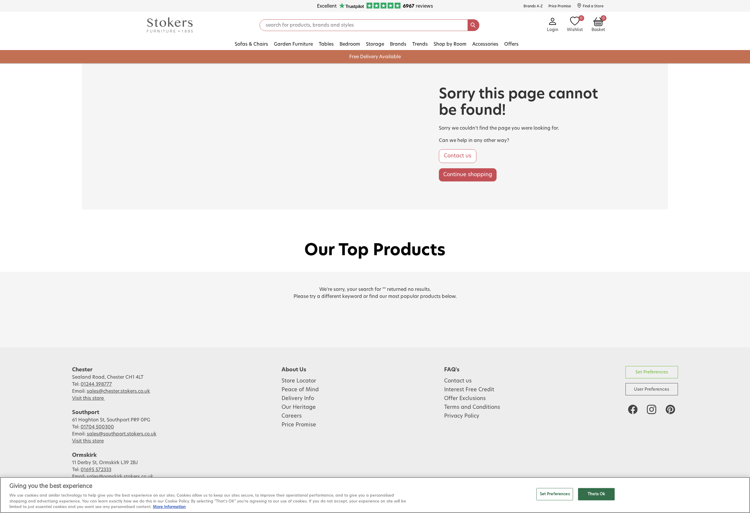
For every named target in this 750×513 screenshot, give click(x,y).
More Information (169, 507)
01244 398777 (96, 384)
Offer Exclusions (465, 398)
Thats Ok (596, 494)
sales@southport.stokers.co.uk (121, 434)
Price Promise (299, 425)
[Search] (473, 25)
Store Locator (299, 381)
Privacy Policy (461, 416)
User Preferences (651, 389)
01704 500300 (97, 427)
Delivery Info (298, 398)
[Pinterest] (670, 409)
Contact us (457, 156)
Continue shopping (467, 174)
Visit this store (88, 398)
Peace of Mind (300, 389)
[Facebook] (633, 409)
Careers (292, 416)
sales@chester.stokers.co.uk (118, 391)
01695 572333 (96, 469)
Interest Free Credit (469, 389)
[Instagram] (651, 409)
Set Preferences (651, 372)
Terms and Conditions (472, 407)
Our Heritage (299, 407)
